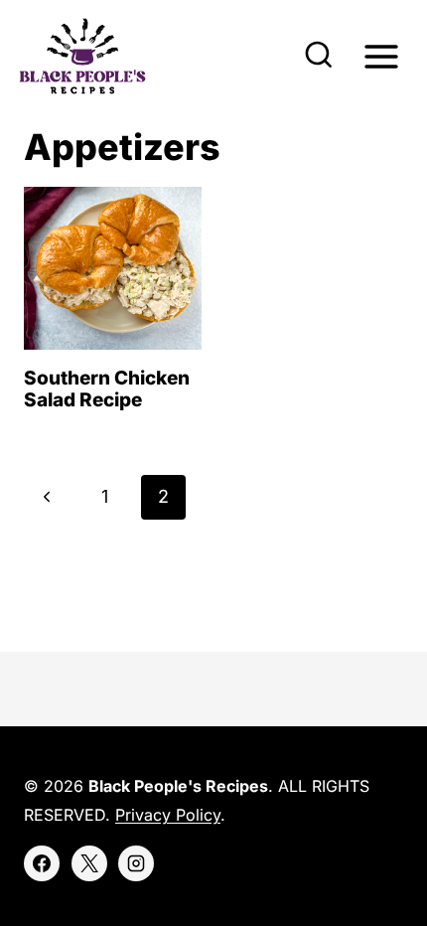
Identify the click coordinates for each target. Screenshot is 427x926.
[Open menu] (381, 56)
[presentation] (113, 268)
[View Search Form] (319, 56)
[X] (89, 863)
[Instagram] (136, 863)
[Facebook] (42, 863)
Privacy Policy (167, 815)
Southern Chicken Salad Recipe (107, 389)
